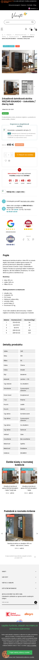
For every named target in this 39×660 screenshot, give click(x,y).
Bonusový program (14, 5)
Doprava (23, 5)
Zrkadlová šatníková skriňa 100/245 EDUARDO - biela (29, 488)
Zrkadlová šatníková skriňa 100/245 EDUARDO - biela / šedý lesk (10, 488)
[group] (19, 533)
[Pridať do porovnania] (10, 161)
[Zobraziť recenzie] (28, 225)
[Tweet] (28, 239)
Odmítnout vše (10, 657)
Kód (4, 109)
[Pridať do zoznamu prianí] (6, 160)
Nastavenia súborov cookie (25, 657)
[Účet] (26, 29)
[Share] (23, 239)
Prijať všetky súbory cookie (19, 652)
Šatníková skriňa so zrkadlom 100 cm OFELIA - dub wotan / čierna (19, 544)
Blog (35, 5)
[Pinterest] (33, 239)
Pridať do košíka (25, 155)
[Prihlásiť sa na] (35, 602)
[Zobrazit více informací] (30, 130)
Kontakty (29, 5)
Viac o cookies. (31, 645)
